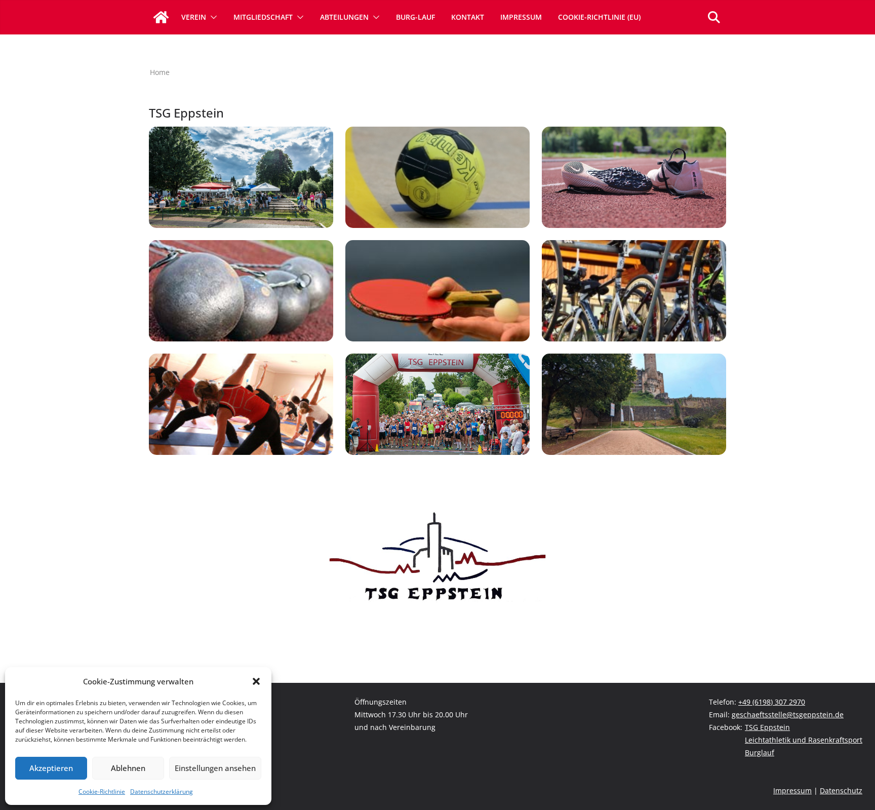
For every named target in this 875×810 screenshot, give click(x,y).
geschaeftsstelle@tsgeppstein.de (788, 714)
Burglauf (759, 752)
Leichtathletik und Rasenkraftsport (803, 740)
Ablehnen (128, 768)
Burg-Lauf (415, 17)
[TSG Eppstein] (161, 17)
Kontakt (467, 17)
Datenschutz (841, 790)
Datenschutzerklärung (161, 791)
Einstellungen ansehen (215, 768)
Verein (193, 17)
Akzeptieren (51, 768)
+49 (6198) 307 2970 (771, 702)
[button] (256, 681)
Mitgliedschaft (263, 17)
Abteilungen (344, 17)
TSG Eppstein (767, 727)
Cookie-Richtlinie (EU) (599, 17)
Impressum (521, 17)
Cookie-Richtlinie (101, 791)
